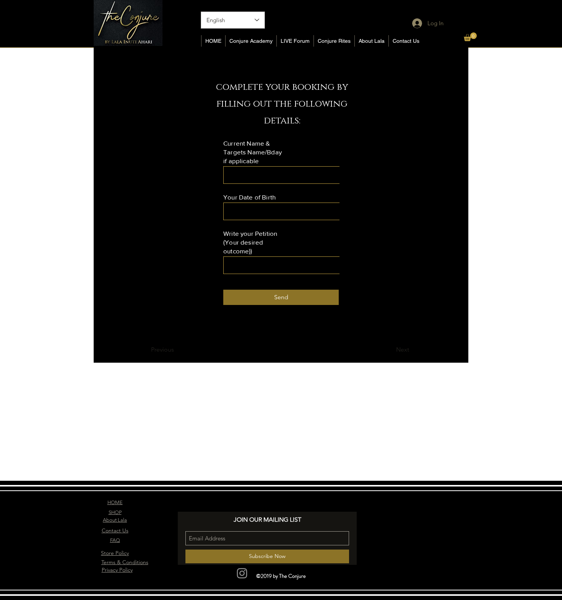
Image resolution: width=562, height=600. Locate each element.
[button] (470, 36)
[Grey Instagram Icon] (242, 573)
